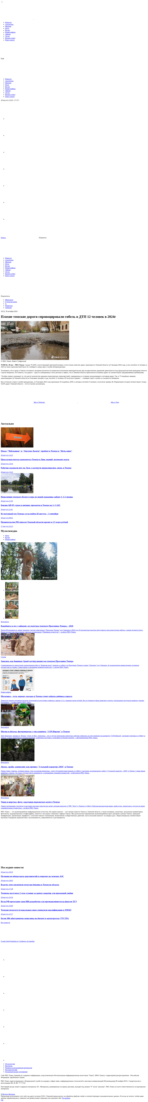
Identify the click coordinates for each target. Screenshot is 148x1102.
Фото (7, 28)
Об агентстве (10, 1064)
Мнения (8, 26)
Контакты (8, 1066)
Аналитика (9, 24)
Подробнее (66, 1098)
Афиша (8, 34)
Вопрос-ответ (10, 38)
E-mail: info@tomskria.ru (9, 941)
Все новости (5, 923)
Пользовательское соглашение (16, 1072)
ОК (2, 1100)
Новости (8, 22)
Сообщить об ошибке (27, 941)
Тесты (7, 36)
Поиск (3, 238)
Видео (7, 30)
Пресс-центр (10, 40)
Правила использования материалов (18, 1068)
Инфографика (10, 32)
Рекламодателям (11, 1070)
